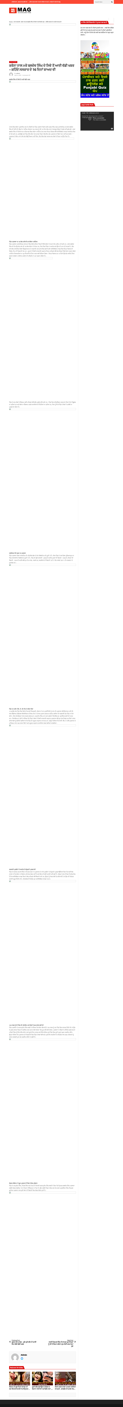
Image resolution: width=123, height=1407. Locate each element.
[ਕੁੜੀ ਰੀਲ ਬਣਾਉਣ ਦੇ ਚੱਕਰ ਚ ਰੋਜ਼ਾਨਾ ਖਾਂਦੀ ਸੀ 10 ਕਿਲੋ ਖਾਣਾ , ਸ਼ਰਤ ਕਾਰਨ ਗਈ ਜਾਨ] (42, 1378)
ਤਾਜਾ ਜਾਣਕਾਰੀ (17, 22)
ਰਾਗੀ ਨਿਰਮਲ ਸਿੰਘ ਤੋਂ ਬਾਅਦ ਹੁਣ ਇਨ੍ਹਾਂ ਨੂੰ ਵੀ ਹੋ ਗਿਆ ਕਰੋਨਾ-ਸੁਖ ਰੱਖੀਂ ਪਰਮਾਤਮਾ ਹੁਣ (60, 1343)
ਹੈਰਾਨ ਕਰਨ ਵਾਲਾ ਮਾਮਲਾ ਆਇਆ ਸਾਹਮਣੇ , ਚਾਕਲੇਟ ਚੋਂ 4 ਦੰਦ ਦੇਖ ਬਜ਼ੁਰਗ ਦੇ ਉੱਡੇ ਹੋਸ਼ (33, 2)
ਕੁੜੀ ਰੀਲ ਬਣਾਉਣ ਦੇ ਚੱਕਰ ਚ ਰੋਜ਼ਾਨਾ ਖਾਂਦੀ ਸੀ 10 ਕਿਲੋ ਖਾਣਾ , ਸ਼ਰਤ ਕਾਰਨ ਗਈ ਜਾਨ (41, 1388)
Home (11, 22)
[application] (97, 121)
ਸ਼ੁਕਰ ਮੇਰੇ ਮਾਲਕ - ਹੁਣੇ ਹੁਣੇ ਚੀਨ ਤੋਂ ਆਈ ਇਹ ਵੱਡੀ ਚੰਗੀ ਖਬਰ (24, 1342)
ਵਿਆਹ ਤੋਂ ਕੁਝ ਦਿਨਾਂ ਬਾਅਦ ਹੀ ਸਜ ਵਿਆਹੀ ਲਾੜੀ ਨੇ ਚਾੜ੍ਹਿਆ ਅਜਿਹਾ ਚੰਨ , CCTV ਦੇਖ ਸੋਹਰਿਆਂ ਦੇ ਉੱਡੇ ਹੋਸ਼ (18, 1388)
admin (18, 73)
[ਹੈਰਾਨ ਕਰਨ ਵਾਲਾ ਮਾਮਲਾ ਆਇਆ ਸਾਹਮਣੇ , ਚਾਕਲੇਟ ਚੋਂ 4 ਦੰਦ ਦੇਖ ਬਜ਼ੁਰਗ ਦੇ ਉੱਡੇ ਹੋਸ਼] (65, 1378)
